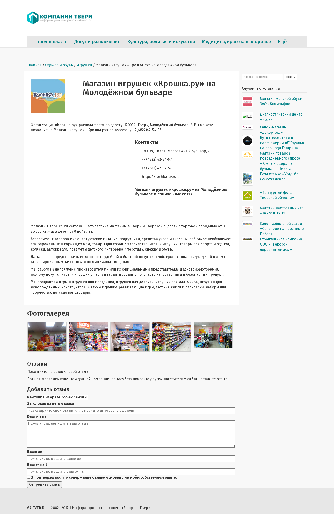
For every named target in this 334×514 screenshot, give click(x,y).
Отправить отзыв (44, 484)
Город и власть (50, 41)
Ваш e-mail (37, 464)
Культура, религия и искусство (161, 41)
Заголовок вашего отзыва (50, 403)
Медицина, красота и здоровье (236, 41)
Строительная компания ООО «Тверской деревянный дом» (281, 244)
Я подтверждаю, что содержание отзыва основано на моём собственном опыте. (103, 477)
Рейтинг (34, 397)
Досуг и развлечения (97, 41)
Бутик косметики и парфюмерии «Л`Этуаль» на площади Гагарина (282, 142)
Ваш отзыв (36, 416)
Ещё (283, 41)
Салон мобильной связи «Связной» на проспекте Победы (282, 228)
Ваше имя (36, 451)
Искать (290, 77)
